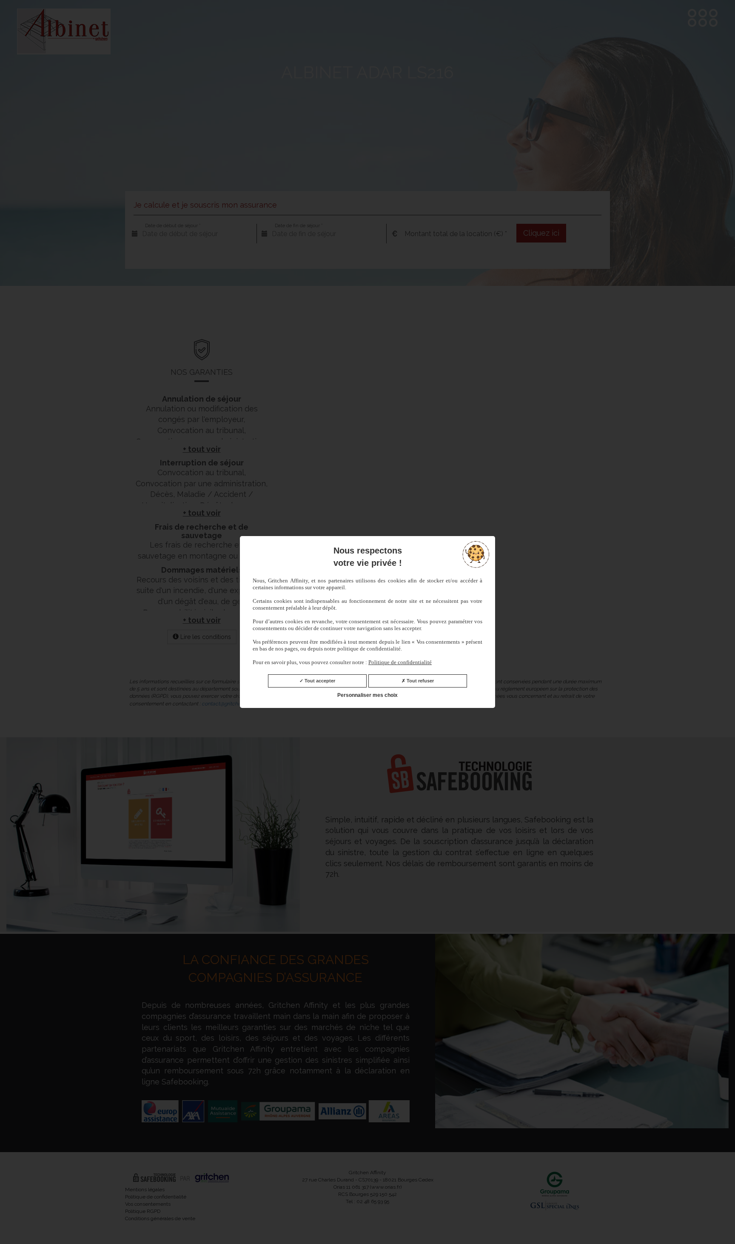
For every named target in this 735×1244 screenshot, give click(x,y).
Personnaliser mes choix (367, 695)
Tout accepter (319, 680)
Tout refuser (419, 680)
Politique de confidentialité (400, 662)
